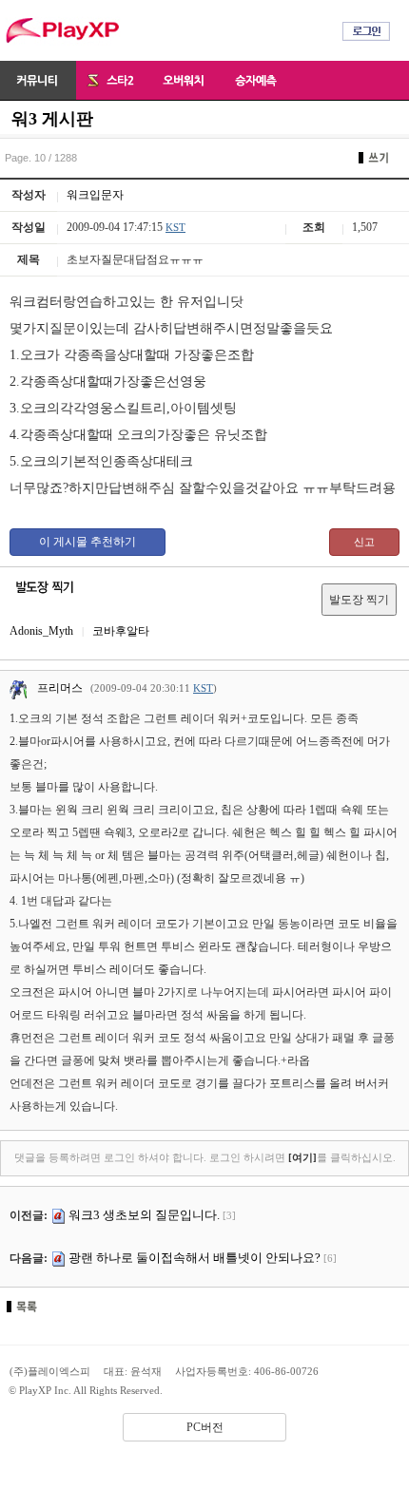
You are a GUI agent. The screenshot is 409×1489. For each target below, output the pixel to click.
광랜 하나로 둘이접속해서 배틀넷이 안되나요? (194, 1257)
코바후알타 (120, 631)
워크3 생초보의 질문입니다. (144, 1215)
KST (175, 227)
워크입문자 (95, 194)
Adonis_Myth (41, 631)
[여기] (302, 1157)
